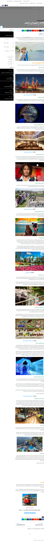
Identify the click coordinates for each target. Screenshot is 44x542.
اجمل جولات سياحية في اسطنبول (28, 340)
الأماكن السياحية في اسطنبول (28, 94)
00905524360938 (30, 513)
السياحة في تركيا (42, 20)
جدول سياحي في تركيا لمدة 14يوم (28, 396)
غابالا (11, 97)
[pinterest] (33, 30)
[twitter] (40, 30)
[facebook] (43, 30)
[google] (38, 30)
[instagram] (2, 5)
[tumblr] (28, 30)
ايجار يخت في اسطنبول (39, 524)
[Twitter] (5, 5)
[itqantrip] (36, 0)
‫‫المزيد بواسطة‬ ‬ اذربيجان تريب (37, 528)
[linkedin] (30, 30)
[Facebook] (7, 5)
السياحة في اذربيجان (10, 70)
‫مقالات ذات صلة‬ (42, 528)
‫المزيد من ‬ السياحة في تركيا (30, 528)
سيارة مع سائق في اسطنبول (28, 152)
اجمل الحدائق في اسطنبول (21, 524)
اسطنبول (38, 20)
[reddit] (35, 30)
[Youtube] (4, 5)
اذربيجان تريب (11, 36)
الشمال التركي (11, 91)
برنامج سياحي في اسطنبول (28, 209)
